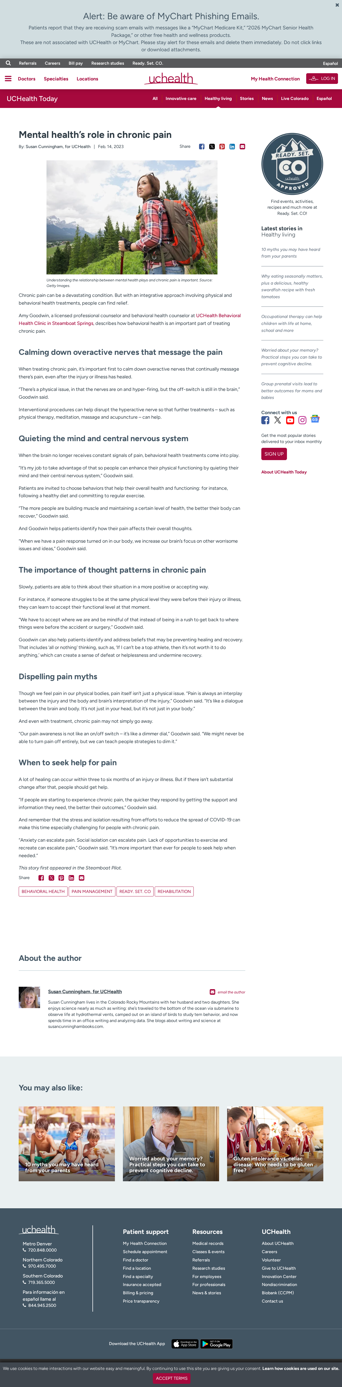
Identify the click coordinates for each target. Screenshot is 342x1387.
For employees (206, 1276)
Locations (87, 79)
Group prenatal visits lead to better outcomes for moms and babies (291, 390)
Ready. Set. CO (135, 891)
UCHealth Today (32, 98)
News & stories (206, 1292)
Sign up (274, 454)
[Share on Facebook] (202, 146)
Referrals (27, 63)
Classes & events (208, 1251)
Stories (247, 98)
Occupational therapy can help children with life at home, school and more (291, 323)
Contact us (272, 1301)
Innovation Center (279, 1276)
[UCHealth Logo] (39, 1229)
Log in (328, 78)
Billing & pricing (138, 1292)
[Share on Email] (242, 146)
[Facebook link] (265, 420)
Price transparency (141, 1301)
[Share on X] (212, 146)
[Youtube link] (290, 420)
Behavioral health (43, 891)
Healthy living (218, 98)
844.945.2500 (42, 1305)
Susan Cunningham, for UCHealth (58, 146)
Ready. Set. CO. (148, 63)
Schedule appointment (145, 1251)
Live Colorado (295, 98)
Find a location (137, 1268)
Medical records (207, 1243)
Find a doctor (135, 1259)
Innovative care (181, 98)
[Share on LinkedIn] (232, 146)
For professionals (208, 1284)
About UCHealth (278, 1243)
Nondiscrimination (279, 1284)
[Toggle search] (8, 63)
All (155, 98)
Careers (52, 63)
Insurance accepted (142, 1284)
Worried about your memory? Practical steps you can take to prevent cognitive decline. (291, 357)
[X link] (278, 420)
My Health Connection (275, 79)
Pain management (92, 891)
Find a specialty (138, 1276)
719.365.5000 (41, 1282)
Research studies (107, 63)
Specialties (56, 79)
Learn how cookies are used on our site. (300, 1368)
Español (330, 63)
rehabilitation (174, 891)
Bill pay (76, 63)
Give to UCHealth (279, 1268)
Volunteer (271, 1259)
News (267, 98)
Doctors (26, 79)
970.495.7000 (42, 1266)
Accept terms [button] (172, 1378)
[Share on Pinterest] (222, 146)
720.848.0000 (42, 1250)
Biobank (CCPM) (278, 1292)
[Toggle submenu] (8, 78)
